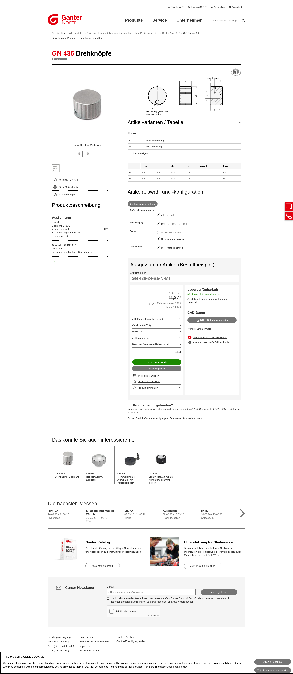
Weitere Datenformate (199, 328)
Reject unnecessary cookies (272, 670)
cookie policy (180, 666)
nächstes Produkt (91, 38)
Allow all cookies (272, 661)
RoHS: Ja (137, 331)
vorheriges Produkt (65, 38)
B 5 (163, 223)
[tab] (79, 153)
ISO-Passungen (66, 194)
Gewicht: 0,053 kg (142, 325)
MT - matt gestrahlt (172, 247)
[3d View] (235, 72)
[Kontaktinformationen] (289, 216)
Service (159, 20)
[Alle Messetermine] (242, 512)
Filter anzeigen (140, 153)
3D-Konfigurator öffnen (142, 204)
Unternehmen (190, 20)
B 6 (174, 223)
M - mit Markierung (171, 232)
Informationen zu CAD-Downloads (211, 342)
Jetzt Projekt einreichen (202, 565)
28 (172, 214)
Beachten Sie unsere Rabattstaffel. (151, 344)
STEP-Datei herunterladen (214, 320)
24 (162, 214)
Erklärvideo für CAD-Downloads (210, 337)
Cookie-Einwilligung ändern (131, 641)
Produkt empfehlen (148, 387)
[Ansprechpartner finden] (289, 206)
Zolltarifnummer (140, 338)
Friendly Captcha (152, 615)
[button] (176, 7)
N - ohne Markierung (173, 239)
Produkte (134, 20)
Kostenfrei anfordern (103, 565)
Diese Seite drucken (69, 187)
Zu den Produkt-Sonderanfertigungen (148, 418)
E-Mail (110, 586)
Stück (178, 352)
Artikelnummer (138, 272)
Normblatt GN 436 (68, 179)
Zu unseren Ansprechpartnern (186, 418)
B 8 (185, 223)
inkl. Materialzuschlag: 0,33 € (147, 319)
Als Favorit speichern (149, 381)
